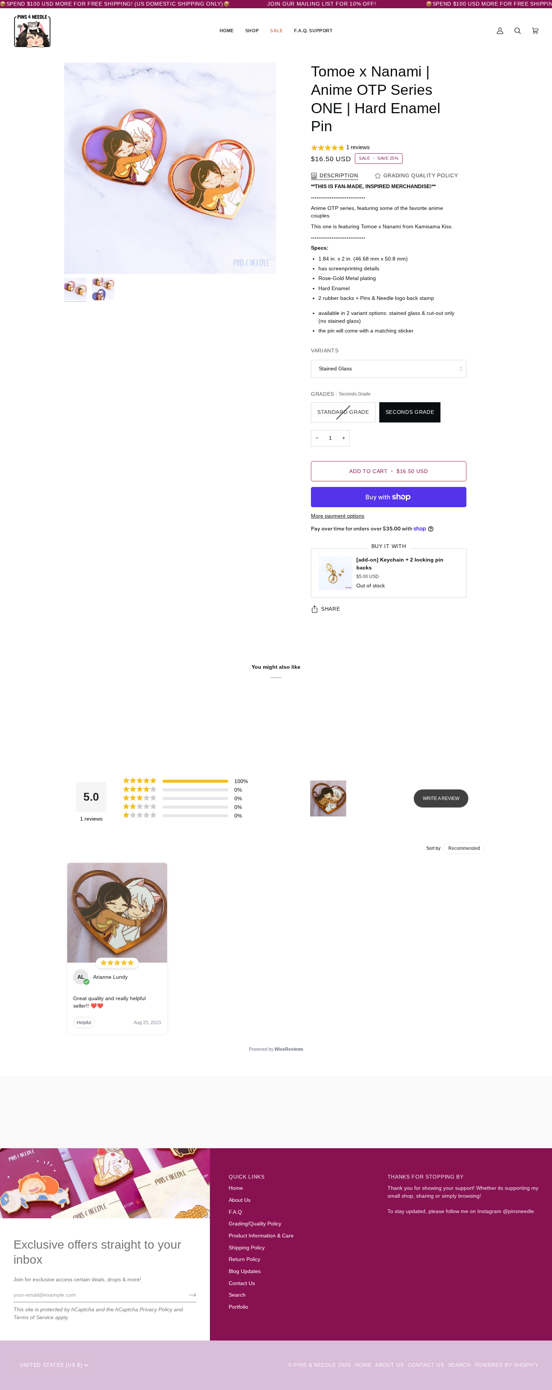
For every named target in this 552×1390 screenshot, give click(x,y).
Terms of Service (34, 1317)
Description (339, 175)
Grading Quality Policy (420, 175)
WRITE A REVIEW (441, 798)
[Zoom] (170, 168)
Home (236, 1188)
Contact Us (242, 1283)
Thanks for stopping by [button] (426, 1177)
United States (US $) (51, 1365)
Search (237, 1295)
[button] (252, 31)
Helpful (84, 1022)
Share (330, 609)
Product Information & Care (261, 1236)
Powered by (276, 1049)
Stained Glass (335, 368)
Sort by (433, 848)
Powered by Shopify (506, 1365)
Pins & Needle (315, 1365)
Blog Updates (245, 1271)
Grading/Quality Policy (255, 1224)
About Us (239, 1200)
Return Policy (244, 1259)
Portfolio (238, 1307)
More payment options (337, 516)
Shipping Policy (247, 1248)
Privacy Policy (156, 1309)
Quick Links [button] (247, 1177)
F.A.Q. (236, 1212)
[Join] (186, 1295)
